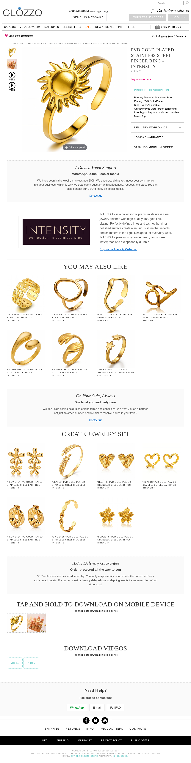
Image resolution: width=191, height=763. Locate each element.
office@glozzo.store (84, 756)
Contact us (95, 195)
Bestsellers (72, 27)
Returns (72, 728)
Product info (111, 728)
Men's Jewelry (30, 27)
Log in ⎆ (179, 17)
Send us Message (88, 17)
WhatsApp (77, 707)
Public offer (140, 740)
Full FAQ (115, 707)
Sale (88, 27)
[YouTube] (104, 719)
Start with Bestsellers (20, 35)
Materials (51, 27)
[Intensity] (56, 232)
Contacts (137, 728)
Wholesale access (148, 17)
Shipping (52, 728)
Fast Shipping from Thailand (168, 36)
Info (121, 27)
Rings (51, 43)
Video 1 (15, 663)
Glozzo (11, 43)
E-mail (97, 707)
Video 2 (31, 663)
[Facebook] (86, 719)
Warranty (85, 740)
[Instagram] (95, 719)
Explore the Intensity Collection (118, 249)
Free (131, 27)
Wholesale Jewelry (32, 43)
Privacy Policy (111, 740)
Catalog (10, 27)
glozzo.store (141, 119)
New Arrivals (105, 27)
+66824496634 (79, 11)
